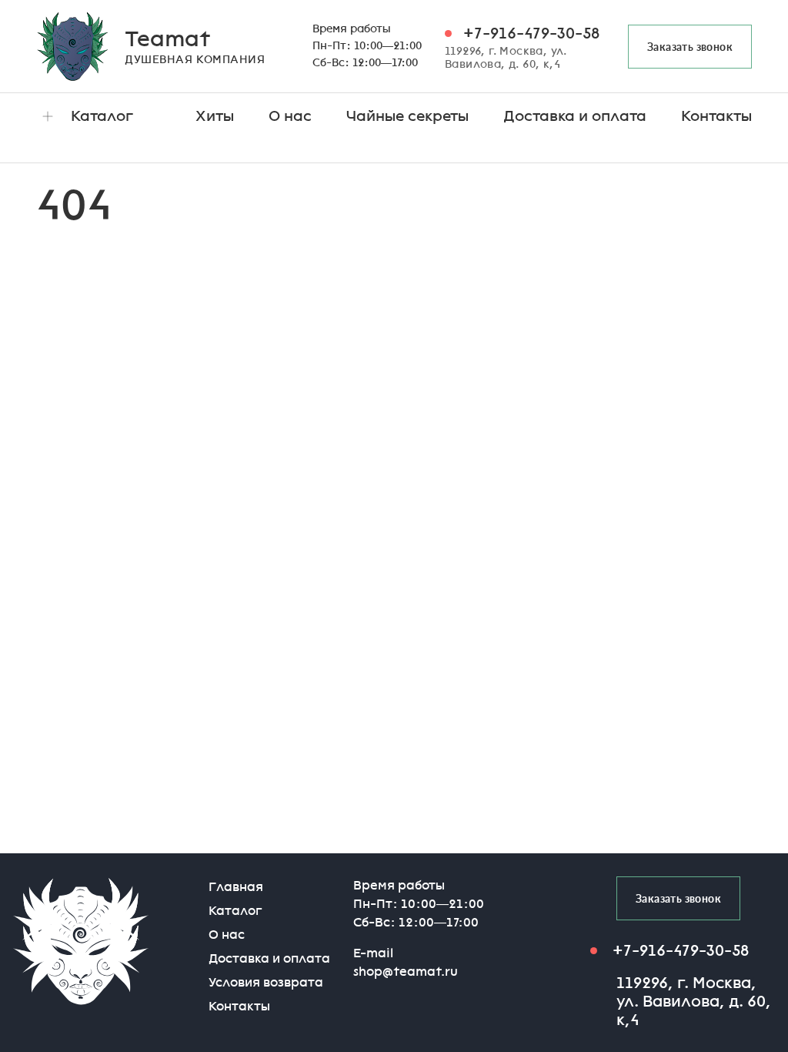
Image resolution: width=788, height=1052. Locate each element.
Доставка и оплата (574, 116)
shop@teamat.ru (405, 971)
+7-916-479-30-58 (531, 33)
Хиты (214, 116)
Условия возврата (266, 982)
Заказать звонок (690, 46)
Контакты (716, 116)
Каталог (102, 116)
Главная (236, 886)
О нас (290, 116)
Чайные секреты (407, 116)
